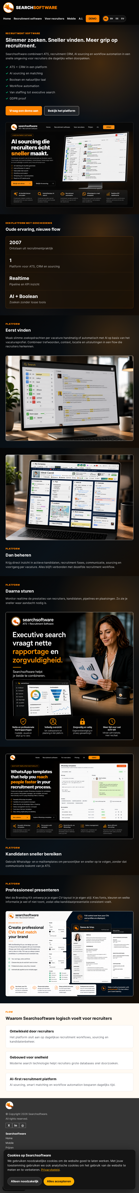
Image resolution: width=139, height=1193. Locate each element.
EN (111, 18)
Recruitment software (28, 18)
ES (117, 18)
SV (122, 18)
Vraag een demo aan (23, 110)
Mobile (71, 18)
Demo (92, 18)
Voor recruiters (54, 18)
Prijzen (10, 1147)
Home (7, 18)
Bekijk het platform (61, 110)
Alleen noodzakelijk (24, 1181)
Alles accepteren (59, 1181)
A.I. (81, 18)
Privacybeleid (50, 1169)
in (15, 1125)
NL (105, 18)
